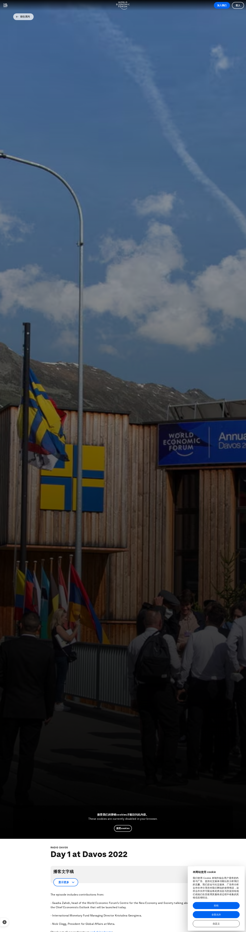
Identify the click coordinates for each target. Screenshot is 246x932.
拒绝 (216, 905)
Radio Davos (59, 847)
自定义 (216, 923)
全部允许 (216, 914)
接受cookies (123, 828)
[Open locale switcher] (4, 922)
